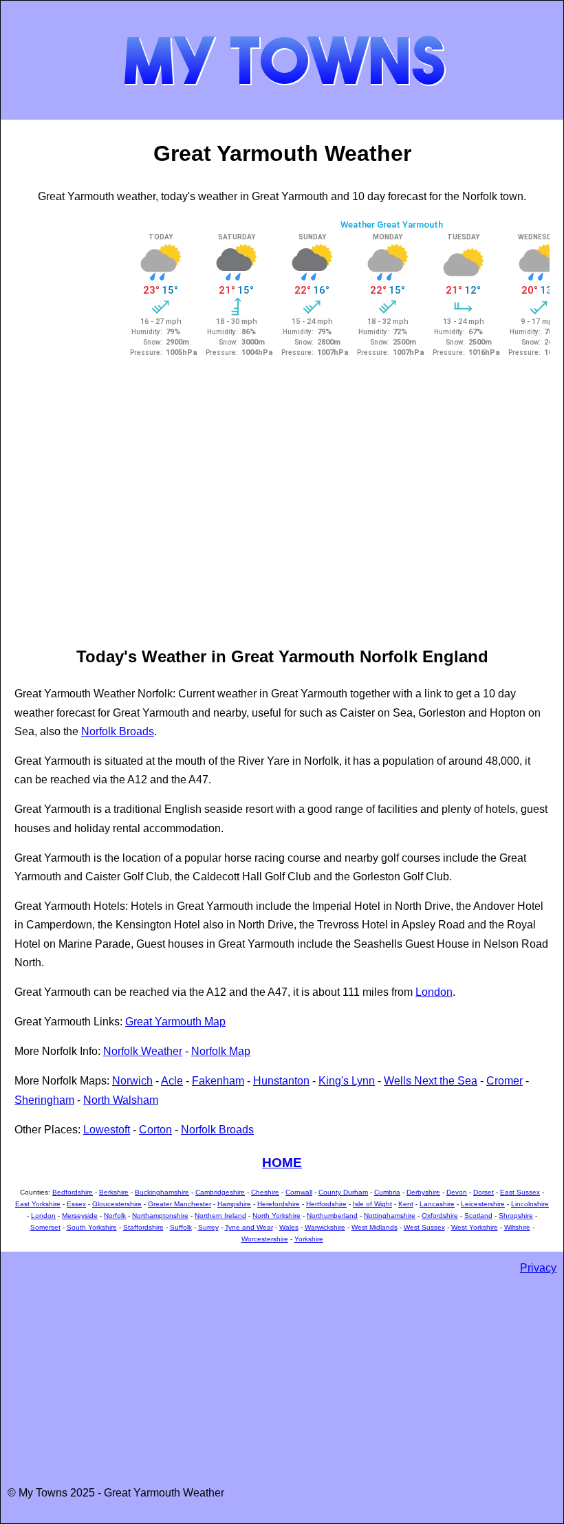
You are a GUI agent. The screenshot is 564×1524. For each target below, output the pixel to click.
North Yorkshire (276, 1215)
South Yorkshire (92, 1227)
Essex (76, 1204)
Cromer (504, 1081)
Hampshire (234, 1204)
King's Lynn (346, 1081)
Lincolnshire (530, 1204)
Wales (289, 1227)
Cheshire (265, 1192)
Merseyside (80, 1215)
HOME (282, 1162)
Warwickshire (325, 1227)
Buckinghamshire (162, 1192)
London (434, 992)
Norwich (132, 1081)
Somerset (45, 1227)
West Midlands (374, 1227)
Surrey (208, 1227)
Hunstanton (281, 1081)
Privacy (538, 1268)
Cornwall (298, 1192)
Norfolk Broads (117, 731)
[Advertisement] (69, 423)
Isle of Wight (372, 1204)
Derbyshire (423, 1192)
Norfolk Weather (142, 1051)
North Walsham (120, 1100)
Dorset (483, 1192)
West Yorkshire (474, 1227)
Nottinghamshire (389, 1215)
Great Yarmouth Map (175, 1021)
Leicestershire (483, 1204)
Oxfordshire (440, 1215)
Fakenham (218, 1081)
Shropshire (516, 1215)
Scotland (478, 1215)
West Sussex (424, 1227)
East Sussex (520, 1192)
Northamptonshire (160, 1215)
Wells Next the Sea (430, 1081)
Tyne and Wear (249, 1227)
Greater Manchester (179, 1204)
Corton (155, 1129)
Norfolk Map (220, 1051)
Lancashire (437, 1204)
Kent (405, 1204)
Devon (456, 1192)
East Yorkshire (38, 1204)
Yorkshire (308, 1239)
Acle (172, 1081)
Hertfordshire (326, 1204)
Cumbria (387, 1192)
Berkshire (114, 1192)
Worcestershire (264, 1239)
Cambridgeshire (220, 1192)
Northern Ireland (220, 1215)
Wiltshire (517, 1227)
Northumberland (332, 1215)
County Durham (343, 1192)
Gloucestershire (117, 1204)
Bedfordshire (72, 1192)
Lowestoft (106, 1129)
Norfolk (115, 1215)
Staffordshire (143, 1227)
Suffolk (181, 1227)
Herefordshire (278, 1204)
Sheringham (44, 1100)
